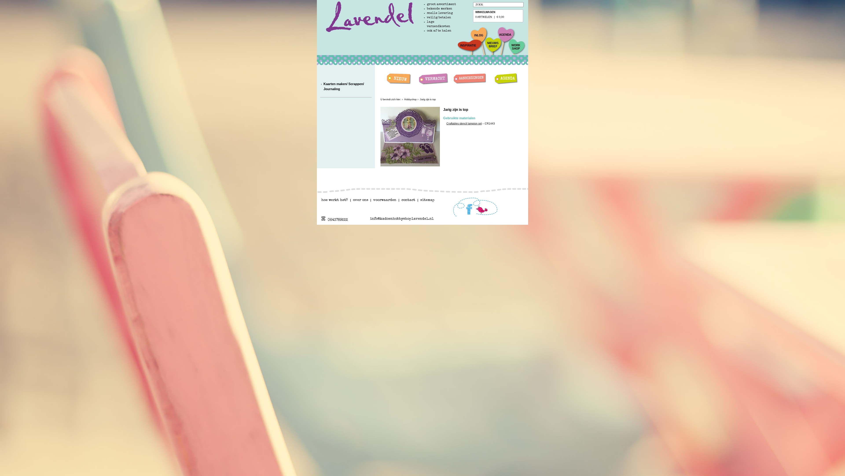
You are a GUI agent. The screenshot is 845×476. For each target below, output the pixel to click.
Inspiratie (468, 45)
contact (408, 200)
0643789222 (338, 220)
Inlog (478, 35)
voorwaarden (384, 200)
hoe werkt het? (334, 200)
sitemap (427, 200)
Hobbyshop (410, 99)
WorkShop (515, 47)
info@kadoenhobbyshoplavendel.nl (402, 219)
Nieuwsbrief (493, 44)
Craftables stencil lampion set (464, 123)
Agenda (505, 34)
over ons (360, 200)
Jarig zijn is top (428, 99)
